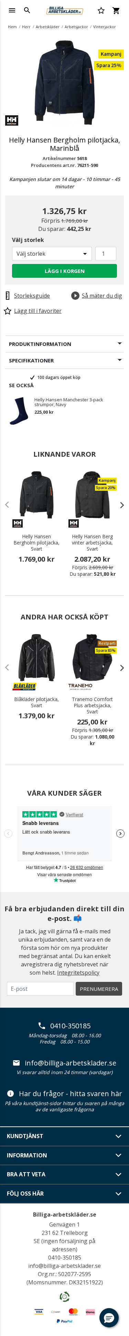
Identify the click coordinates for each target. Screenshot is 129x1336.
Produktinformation (40, 343)
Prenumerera (99, 988)
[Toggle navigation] (12, 10)
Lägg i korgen (65, 270)
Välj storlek (28, 240)
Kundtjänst (25, 1136)
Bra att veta (26, 1174)
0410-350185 (70, 1025)
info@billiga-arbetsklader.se (70, 1063)
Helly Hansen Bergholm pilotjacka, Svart (36, 542)
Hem (12, 26)
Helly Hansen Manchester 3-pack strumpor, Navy (68, 402)
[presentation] (119, 505)
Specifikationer (31, 360)
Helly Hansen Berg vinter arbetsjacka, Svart (92, 542)
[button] (109, 1317)
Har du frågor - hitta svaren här (70, 1093)
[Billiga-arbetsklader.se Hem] (64, 9)
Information (27, 1155)
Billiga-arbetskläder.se (64, 1214)
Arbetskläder (48, 26)
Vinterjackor (104, 26)
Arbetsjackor (76, 26)
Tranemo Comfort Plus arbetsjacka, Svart (92, 705)
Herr (26, 26)
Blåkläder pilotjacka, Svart (36, 702)
